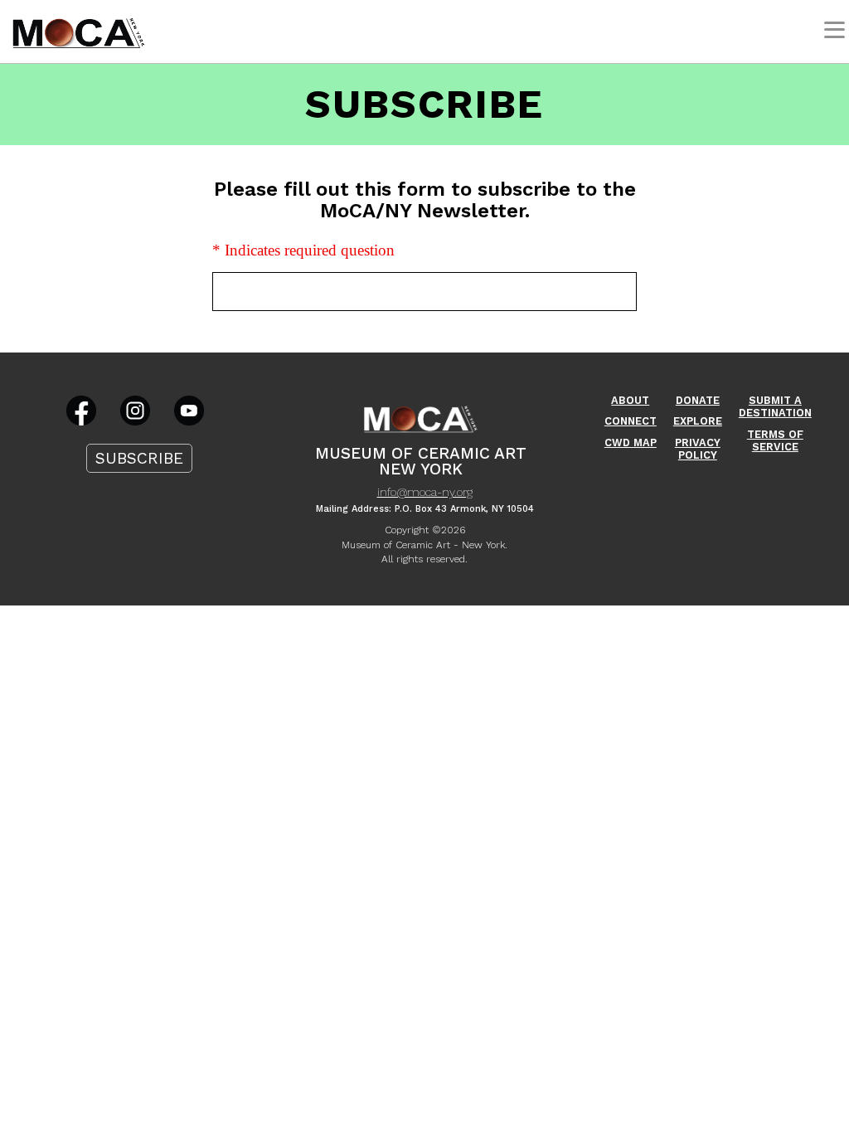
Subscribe (139, 458)
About (630, 400)
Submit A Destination (775, 406)
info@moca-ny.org (425, 491)
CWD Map (630, 442)
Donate (698, 400)
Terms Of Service (775, 440)
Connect (630, 421)
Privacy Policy (697, 448)
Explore (697, 421)
